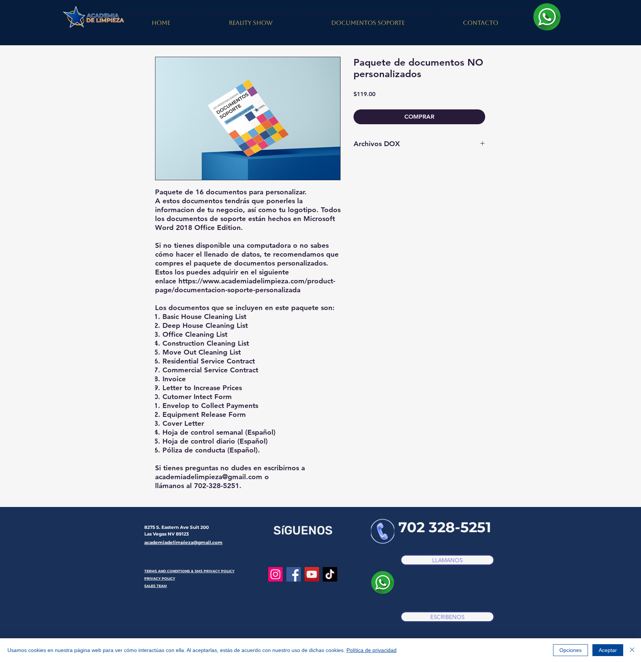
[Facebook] (293, 574)
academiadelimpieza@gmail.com (183, 542)
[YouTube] (312, 574)
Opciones (570, 650)
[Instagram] (275, 574)
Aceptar (608, 650)
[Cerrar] (632, 650)
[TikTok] (330, 574)
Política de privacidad (371, 650)
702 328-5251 (444, 527)
